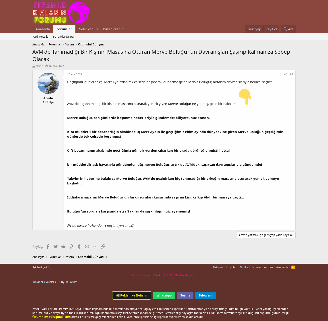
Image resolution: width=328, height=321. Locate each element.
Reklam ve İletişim (131, 295)
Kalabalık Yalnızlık (44, 282)
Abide (39, 66)
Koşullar (231, 267)
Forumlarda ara (63, 37)
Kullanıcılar (111, 29)
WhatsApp (164, 295)
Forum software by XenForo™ (164, 275)
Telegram (206, 295)
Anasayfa (43, 29)
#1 (291, 74)
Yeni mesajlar (41, 37)
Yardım (268, 267)
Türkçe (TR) (43, 267)
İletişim (218, 267)
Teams (185, 295)
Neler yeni (86, 29)
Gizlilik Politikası (250, 267)
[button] (97, 29)
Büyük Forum (68, 282)
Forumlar (64, 29)
